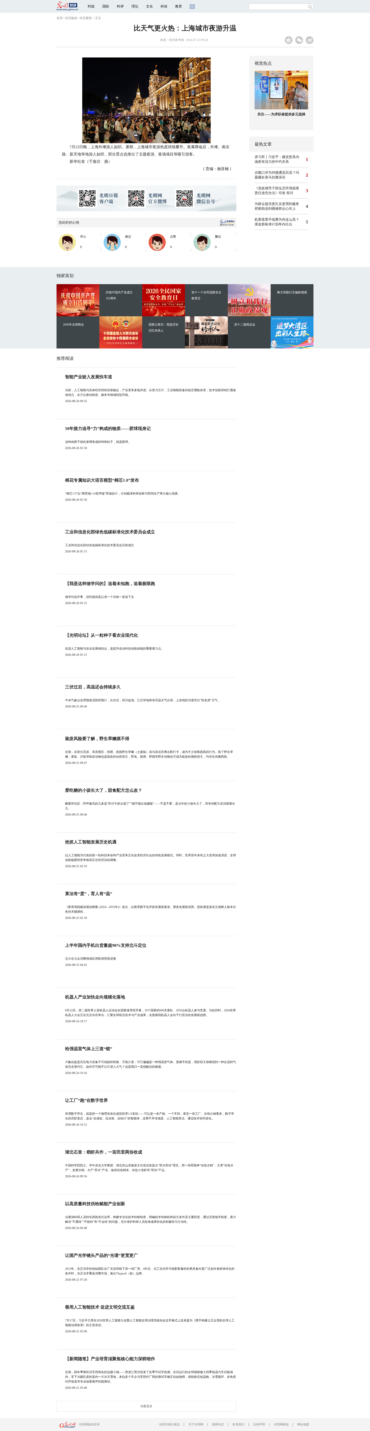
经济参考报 (176, 40)
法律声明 (259, 1424)
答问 (289, 193)
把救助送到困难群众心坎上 (275, 208)
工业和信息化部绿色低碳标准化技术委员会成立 (110, 531)
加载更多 (146, 1406)
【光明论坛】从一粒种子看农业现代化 (101, 635)
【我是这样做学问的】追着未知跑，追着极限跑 (110, 583)
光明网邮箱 (281, 1424)
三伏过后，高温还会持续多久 (93, 687)
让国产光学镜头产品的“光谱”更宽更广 (101, 1255)
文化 (149, 6)
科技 (164, 6)
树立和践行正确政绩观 (292, 292)
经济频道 (71, 18)
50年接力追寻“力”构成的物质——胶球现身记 (108, 428)
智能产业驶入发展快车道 (88, 376)
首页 (60, 18)
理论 (134, 6)
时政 (91, 6)
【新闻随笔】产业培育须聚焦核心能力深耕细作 (110, 1358)
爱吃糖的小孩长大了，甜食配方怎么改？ (103, 790)
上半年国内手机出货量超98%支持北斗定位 (105, 945)
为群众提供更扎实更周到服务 (277, 204)
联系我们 (239, 1424)
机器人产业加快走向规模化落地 (95, 997)
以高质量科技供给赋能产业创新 (95, 1203)
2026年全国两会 (73, 324)
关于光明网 (195, 1424)
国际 (105, 6)
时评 (120, 6)
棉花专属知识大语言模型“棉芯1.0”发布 (102, 480)
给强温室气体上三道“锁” (88, 1048)
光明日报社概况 (169, 1424)
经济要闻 (86, 18)
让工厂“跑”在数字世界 (86, 1100)
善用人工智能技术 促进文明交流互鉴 (100, 1307)
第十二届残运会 (244, 324)
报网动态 (218, 1424)
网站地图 (303, 1424)
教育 (178, 6)
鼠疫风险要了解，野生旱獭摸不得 (97, 738)
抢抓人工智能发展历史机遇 (90, 842)
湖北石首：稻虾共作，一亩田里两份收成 (103, 1152)
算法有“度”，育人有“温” (88, 893)
